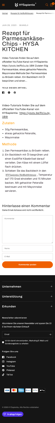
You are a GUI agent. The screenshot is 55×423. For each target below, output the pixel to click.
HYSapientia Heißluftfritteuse (21, 174)
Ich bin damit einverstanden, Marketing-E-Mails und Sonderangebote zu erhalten (26, 342)
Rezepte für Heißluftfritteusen (22, 13)
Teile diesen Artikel (14, 88)
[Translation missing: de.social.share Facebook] (4, 92)
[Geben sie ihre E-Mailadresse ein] (50, 334)
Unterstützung (12, 296)
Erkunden (9, 306)
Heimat (5, 13)
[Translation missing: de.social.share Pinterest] (15, 92)
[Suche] (47, 5)
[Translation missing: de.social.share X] (9, 92)
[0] (51, 5)
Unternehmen (11, 286)
